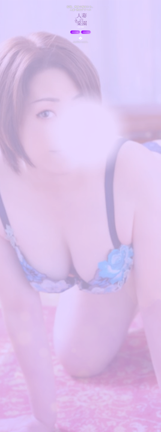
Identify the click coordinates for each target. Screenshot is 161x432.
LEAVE (86, 32)
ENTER (75, 32)
